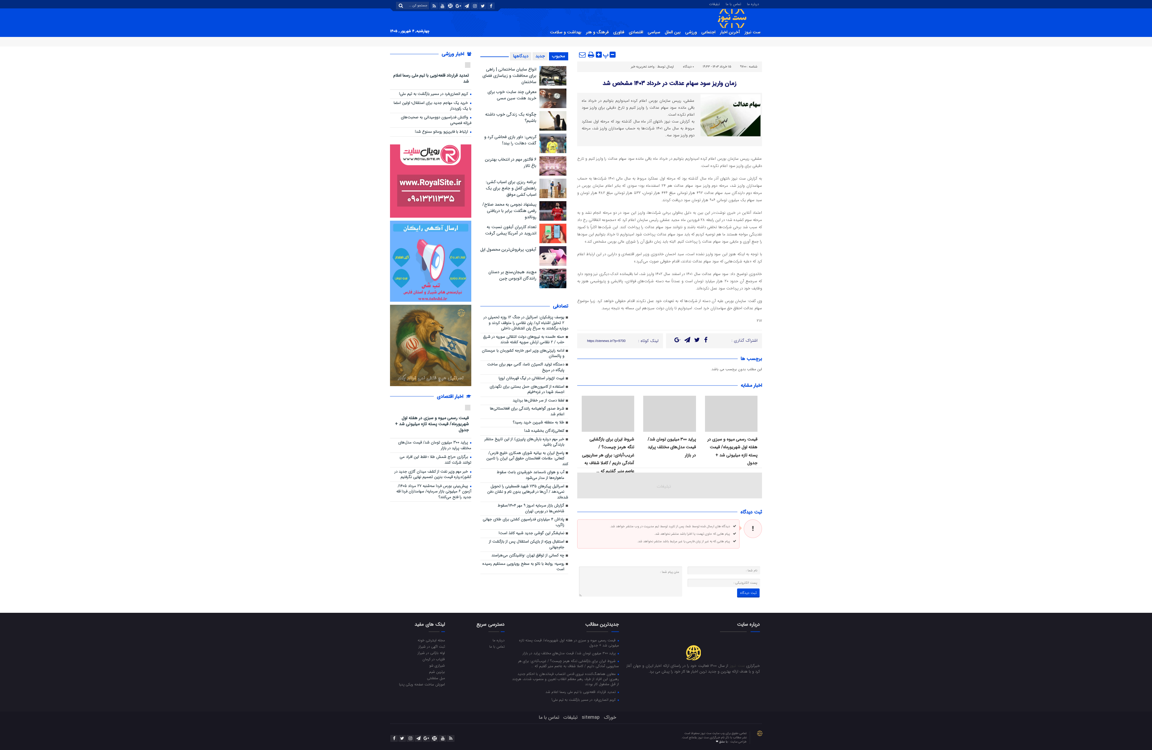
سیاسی (654, 32)
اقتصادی (636, 32)
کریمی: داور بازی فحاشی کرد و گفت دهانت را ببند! (510, 140)
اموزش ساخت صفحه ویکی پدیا (422, 684)
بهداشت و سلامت (565, 32)
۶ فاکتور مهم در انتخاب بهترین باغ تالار (510, 162)
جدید (540, 56)
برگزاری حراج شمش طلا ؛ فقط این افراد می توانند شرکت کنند (435, 460)
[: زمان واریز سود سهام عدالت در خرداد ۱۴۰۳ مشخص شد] (583, 55)
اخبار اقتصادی (451, 396)
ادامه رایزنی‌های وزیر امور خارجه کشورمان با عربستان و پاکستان (523, 353)
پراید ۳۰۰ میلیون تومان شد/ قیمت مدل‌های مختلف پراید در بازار (672, 447)
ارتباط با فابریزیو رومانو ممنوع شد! (442, 132)
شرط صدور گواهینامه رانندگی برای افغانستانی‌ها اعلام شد (527, 411)
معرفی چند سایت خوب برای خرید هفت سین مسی (512, 95)
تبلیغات (714, 3)
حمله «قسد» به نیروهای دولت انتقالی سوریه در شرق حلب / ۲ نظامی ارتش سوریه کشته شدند (523, 340)
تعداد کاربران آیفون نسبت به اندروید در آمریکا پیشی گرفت (510, 230)
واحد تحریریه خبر (643, 66)
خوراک (610, 717)
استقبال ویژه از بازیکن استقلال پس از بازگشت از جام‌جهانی (526, 544)
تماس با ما (733, 3)
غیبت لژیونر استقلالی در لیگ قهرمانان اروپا (531, 378)
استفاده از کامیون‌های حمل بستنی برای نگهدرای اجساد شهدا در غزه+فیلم (527, 389)
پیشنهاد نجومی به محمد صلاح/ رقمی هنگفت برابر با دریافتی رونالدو (509, 210)
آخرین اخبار (730, 32)
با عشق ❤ (722, 741)
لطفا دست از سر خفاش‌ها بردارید (538, 401)
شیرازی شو (437, 665)
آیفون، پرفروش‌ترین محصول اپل (508, 249)
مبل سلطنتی (436, 678)
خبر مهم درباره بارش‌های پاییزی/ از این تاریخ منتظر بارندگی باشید (524, 442)
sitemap (591, 717)
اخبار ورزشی (454, 54)
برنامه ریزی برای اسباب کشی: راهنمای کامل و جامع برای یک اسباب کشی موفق (511, 188)
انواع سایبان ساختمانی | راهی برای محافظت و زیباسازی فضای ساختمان (509, 75)
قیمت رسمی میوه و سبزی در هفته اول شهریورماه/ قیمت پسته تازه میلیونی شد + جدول (432, 424)
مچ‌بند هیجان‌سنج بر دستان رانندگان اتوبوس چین (512, 275)
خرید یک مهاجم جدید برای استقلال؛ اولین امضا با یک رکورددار (432, 106)
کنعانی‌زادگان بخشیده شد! (544, 431)
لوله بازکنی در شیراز (431, 652)
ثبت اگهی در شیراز (431, 646)
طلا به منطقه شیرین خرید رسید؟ (538, 422)
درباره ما (753, 3)
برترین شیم (437, 671)
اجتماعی (708, 32)
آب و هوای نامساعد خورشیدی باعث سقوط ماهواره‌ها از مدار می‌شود (530, 475)
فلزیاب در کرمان (433, 659)
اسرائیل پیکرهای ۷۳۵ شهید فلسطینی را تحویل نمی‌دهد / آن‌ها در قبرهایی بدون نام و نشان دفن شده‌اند (527, 492)
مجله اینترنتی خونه (431, 640)
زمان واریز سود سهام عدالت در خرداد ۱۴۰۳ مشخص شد (669, 83)
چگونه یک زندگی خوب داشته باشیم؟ (510, 117)
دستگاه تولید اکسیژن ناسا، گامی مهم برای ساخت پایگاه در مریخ (525, 367)
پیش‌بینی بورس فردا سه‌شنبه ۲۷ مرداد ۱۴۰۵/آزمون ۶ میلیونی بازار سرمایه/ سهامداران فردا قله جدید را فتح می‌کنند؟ (433, 491)
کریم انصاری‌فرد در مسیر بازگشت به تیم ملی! (434, 94)
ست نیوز (752, 32)
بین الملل (673, 32)
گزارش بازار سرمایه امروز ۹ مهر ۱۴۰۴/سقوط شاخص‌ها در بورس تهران (531, 508)
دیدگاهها (520, 56)
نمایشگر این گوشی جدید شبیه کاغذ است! (531, 533)
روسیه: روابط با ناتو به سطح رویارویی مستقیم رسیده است (523, 567)
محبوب (558, 56)
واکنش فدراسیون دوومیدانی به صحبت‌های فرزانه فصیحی (436, 120)
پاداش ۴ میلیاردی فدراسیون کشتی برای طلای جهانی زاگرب (523, 522)
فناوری (618, 32)
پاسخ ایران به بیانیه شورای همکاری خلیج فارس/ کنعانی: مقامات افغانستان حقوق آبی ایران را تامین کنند (527, 458)
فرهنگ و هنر (597, 32)
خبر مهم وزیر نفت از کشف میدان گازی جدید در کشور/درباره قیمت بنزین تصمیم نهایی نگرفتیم (432, 474)
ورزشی (691, 32)
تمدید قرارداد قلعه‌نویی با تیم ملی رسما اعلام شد (431, 78)
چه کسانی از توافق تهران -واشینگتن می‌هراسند (527, 555)
